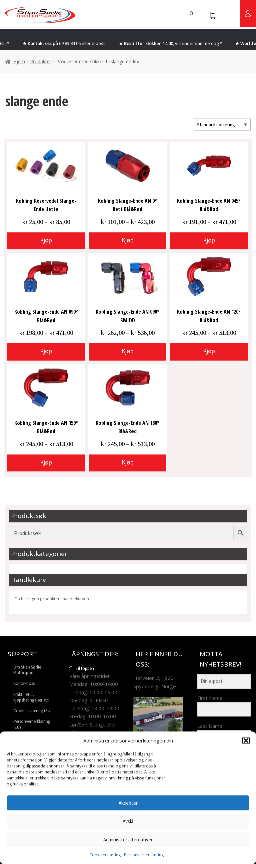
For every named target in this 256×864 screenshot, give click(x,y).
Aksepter (128, 803)
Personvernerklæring (144, 855)
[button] (246, 740)
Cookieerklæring (105, 855)
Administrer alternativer (128, 839)
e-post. (99, 43)
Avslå (128, 821)
